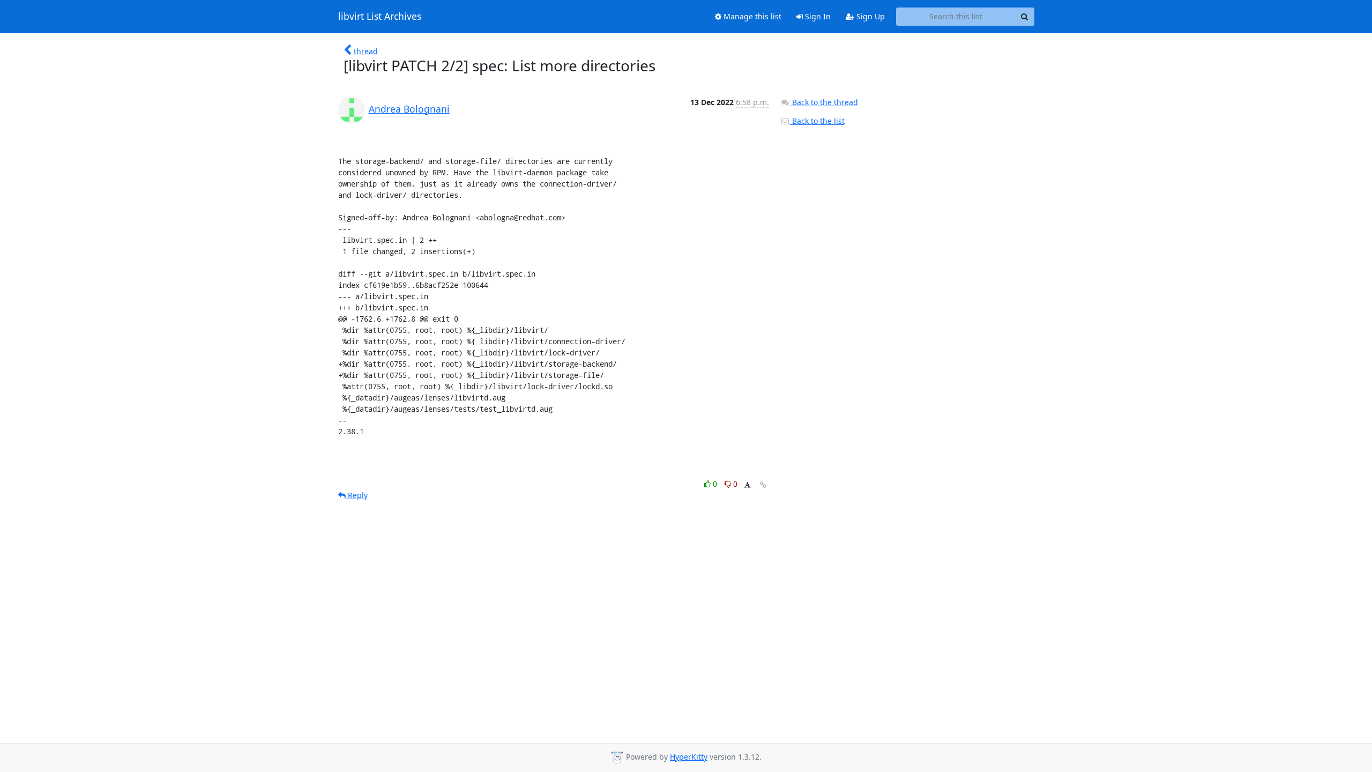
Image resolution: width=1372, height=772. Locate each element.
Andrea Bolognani (409, 108)
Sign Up (869, 16)
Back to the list (817, 121)
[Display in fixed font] (747, 485)
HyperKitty (688, 757)
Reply (357, 495)
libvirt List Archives (379, 16)
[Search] (1024, 17)
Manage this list (751, 16)
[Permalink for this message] (763, 485)
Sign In (817, 16)
